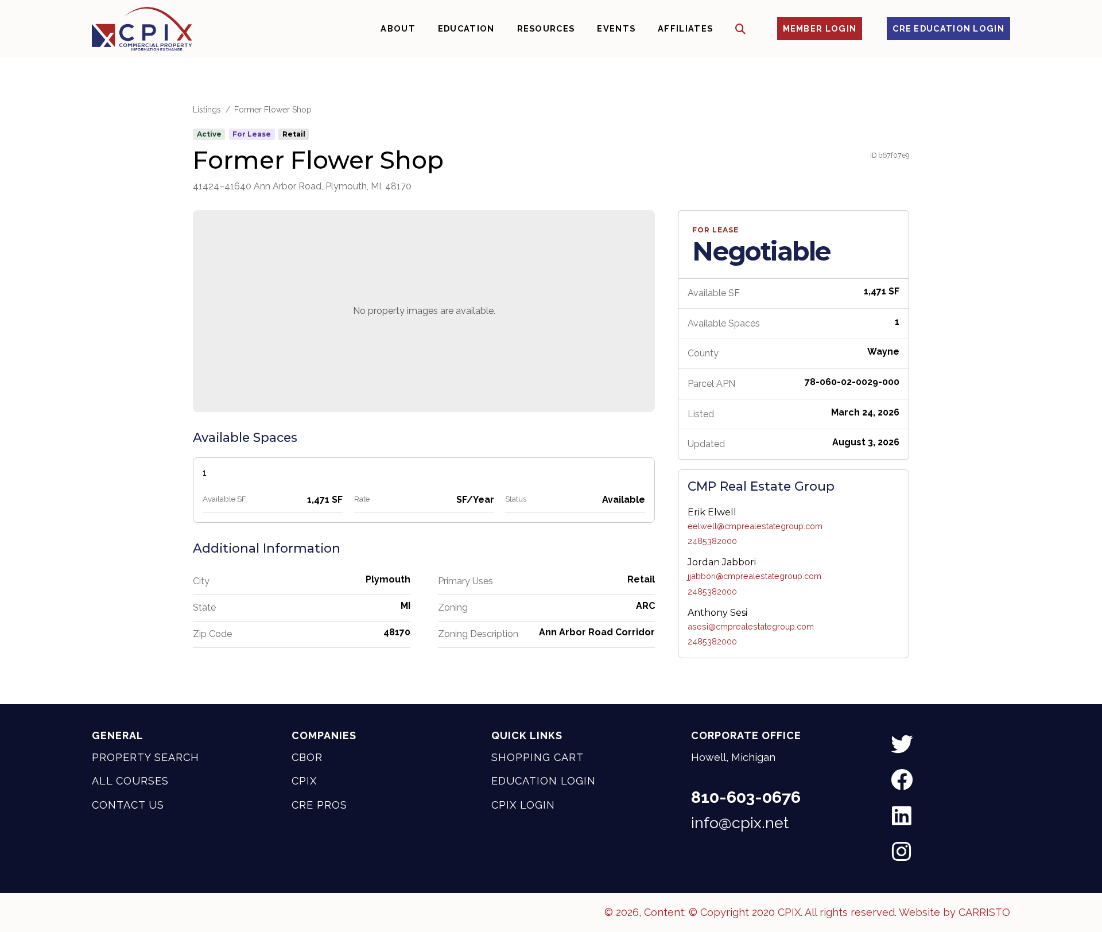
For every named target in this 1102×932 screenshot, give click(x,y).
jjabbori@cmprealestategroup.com (754, 576)
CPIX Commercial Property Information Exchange (142, 28)
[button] (741, 29)
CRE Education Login (948, 28)
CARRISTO (984, 912)
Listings (207, 109)
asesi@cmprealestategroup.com (751, 626)
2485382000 (712, 541)
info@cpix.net (740, 823)
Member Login (820, 28)
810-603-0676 (746, 797)
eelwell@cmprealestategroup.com (755, 526)
